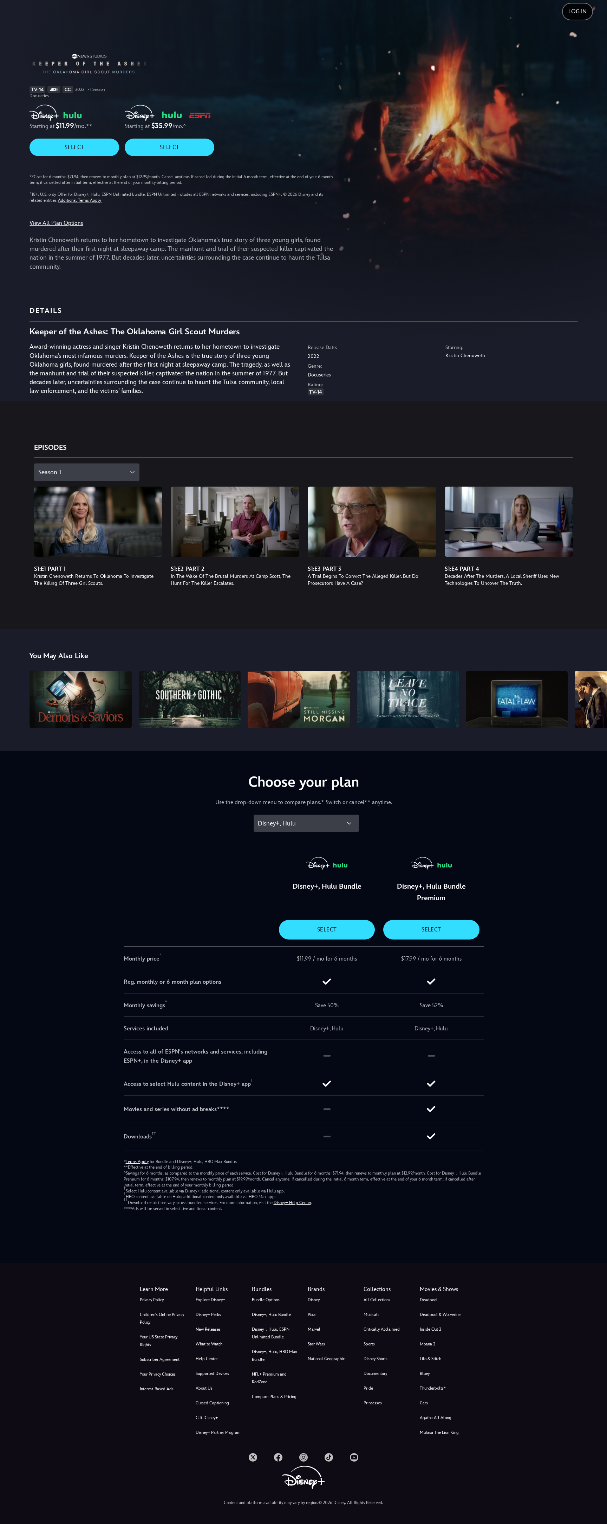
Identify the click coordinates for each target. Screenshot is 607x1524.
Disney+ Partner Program (218, 1432)
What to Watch (209, 1344)
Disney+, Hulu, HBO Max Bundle (274, 1355)
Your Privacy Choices (158, 1374)
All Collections (377, 1299)
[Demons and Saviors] (80, 699)
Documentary (375, 1373)
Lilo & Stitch (430, 1358)
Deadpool (429, 1299)
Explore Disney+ (210, 1299)
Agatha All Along (435, 1417)
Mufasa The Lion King (439, 1432)
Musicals (371, 1314)
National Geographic (326, 1358)
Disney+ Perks (208, 1314)
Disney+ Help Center (292, 1202)
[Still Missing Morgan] (299, 699)
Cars (424, 1403)
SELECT (74, 147)
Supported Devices (212, 1373)
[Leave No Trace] (408, 699)
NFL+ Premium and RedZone (269, 1378)
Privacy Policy (152, 1299)
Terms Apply (137, 1161)
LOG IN (577, 11)
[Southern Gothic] (190, 699)
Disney (314, 1299)
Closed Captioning (212, 1403)
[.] (253, 1457)
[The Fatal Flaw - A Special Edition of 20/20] (517, 699)
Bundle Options (266, 1299)
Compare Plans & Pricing (274, 1396)
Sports (369, 1344)
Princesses (373, 1403)
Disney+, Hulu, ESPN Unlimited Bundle (270, 1333)
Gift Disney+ (207, 1417)
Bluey (425, 1373)
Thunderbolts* (433, 1388)
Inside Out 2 (430, 1329)
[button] (219, 1289)
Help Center (207, 1358)
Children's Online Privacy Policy (162, 1318)
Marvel (314, 1329)
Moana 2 (427, 1344)
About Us (204, 1388)
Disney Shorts (375, 1358)
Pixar (312, 1314)
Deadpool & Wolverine (440, 1314)
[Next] (593, 698)
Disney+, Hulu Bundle (271, 1314)
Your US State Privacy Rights (158, 1341)
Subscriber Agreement (160, 1359)
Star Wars (316, 1344)
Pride (368, 1388)
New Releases (208, 1329)
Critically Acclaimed (382, 1329)
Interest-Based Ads (157, 1388)
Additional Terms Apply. (80, 200)
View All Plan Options (56, 223)
